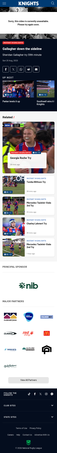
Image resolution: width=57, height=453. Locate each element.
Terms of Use (21, 428)
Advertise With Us (42, 434)
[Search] (52, 3)
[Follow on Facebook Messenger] (52, 394)
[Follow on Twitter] (40, 394)
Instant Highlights (13, 43)
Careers (10, 434)
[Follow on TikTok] (29, 394)
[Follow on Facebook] (35, 394)
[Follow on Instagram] (46, 394)
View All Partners (28, 380)
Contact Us (27, 434)
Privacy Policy (35, 428)
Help (18, 434)
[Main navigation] (4, 3)
